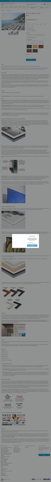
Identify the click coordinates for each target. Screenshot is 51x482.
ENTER (32, 245)
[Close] (38, 235)
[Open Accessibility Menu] (2, 480)
